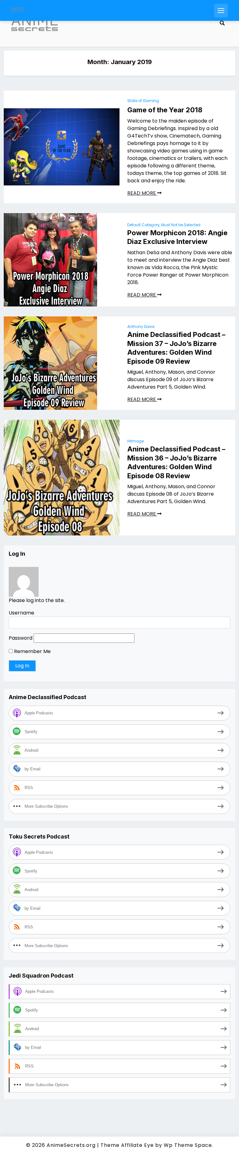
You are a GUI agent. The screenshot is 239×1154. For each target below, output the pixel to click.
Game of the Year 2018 (164, 110)
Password (20, 638)
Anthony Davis (141, 326)
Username (21, 612)
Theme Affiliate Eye (127, 1145)
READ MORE (142, 193)
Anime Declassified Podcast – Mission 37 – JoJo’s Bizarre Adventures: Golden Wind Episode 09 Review (176, 347)
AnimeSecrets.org (71, 1145)
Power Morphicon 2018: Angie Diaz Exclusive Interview (177, 237)
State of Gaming (143, 100)
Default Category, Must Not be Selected (163, 224)
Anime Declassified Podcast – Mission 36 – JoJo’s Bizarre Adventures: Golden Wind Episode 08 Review (176, 462)
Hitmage (135, 441)
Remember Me (32, 651)
